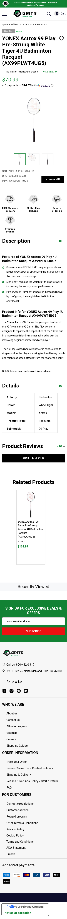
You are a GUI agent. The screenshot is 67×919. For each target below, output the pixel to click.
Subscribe (33, 631)
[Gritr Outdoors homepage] (26, 13)
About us (12, 713)
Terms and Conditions (35, 842)
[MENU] (4, 13)
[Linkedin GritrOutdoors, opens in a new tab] (26, 690)
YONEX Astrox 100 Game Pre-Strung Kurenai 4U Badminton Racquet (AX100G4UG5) (30, 529)
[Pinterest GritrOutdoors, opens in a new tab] (18, 690)
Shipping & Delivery (18, 774)
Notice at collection (17, 913)
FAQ (9, 787)
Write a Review (50, 72)
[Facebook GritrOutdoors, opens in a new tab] (4, 690)
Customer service (17, 810)
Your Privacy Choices (29, 906)
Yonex (19, 31)
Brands (10, 854)
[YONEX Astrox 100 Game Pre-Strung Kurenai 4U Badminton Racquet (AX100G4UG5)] (31, 504)
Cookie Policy (35, 835)
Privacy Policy (35, 829)
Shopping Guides (17, 745)
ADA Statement (16, 847)
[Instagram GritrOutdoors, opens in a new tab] (11, 690)
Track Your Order (16, 761)
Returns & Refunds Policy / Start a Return (32, 781)
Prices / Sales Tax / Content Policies (29, 768)
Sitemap (11, 732)
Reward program (16, 816)
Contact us (13, 720)
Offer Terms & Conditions (22, 823)
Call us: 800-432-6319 (20, 664)
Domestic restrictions (20, 803)
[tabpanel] (31, 527)
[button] (27, 85)
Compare (51, 179)
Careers (11, 739)
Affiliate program (16, 726)
